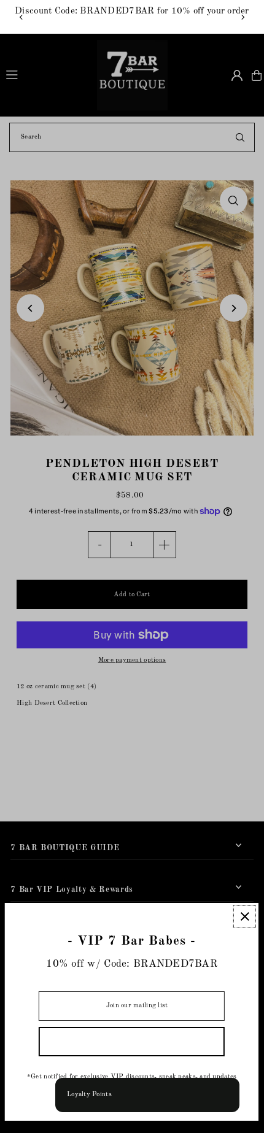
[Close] (244, 917)
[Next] (242, 17)
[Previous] (21, 17)
